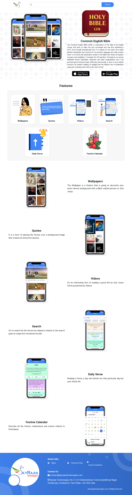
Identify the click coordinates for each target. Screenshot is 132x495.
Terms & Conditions (95, 465)
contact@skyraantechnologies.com (66, 475)
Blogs (54, 463)
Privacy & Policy (77, 463)
